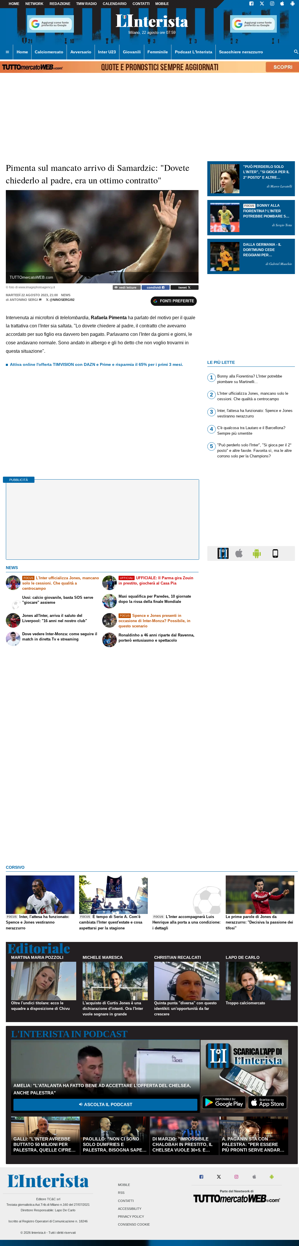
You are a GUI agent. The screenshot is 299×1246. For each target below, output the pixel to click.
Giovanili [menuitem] (132, 52)
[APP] (224, 553)
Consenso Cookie (134, 1224)
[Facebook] (251, 4)
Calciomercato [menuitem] (49, 52)
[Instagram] (272, 4)
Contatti (126, 1201)
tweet (183, 287)
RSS (121, 1193)
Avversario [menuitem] (80, 52)
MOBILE (162, 4)
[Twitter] (262, 4)
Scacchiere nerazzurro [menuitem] (241, 52)
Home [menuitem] (22, 52)
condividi (154, 287)
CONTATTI (141, 4)
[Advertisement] (251, 791)
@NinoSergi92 (61, 299)
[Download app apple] (282, 4)
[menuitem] (7, 52)
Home (14, 4)
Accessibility (129, 1208)
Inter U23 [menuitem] (107, 52)
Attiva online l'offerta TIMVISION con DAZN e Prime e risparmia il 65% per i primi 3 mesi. (96, 364)
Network (34, 4)
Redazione (60, 4)
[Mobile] (275, 553)
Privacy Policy (131, 1216)
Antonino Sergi (24, 299)
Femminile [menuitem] (157, 52)
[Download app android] (292, 4)
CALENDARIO (114, 4)
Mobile (124, 1185)
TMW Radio (86, 4)
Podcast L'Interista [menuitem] (193, 52)
